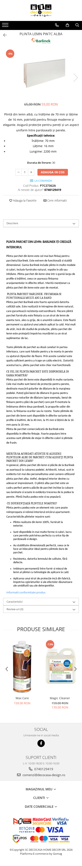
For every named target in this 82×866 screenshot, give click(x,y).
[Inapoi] (3, 35)
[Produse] (5, 26)
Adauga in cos (53, 172)
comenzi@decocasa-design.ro (43, 775)
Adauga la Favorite (24, 200)
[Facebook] (41, 743)
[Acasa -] (41, 10)
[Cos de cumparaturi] (67, 25)
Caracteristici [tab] (14, 601)
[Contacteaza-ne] (57, 25)
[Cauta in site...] (77, 25)
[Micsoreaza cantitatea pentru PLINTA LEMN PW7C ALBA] (18, 172)
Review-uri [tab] (15, 609)
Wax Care (22, 698)
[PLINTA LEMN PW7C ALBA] (41, 73)
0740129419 (43, 769)
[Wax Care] (22, 666)
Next (75, 77)
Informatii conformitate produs (25, 592)
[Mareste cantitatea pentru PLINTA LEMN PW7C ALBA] (31, 172)
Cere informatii (56, 200)
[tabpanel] (41, 73)
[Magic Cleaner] (60, 666)
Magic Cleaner (60, 698)
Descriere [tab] (12, 223)
